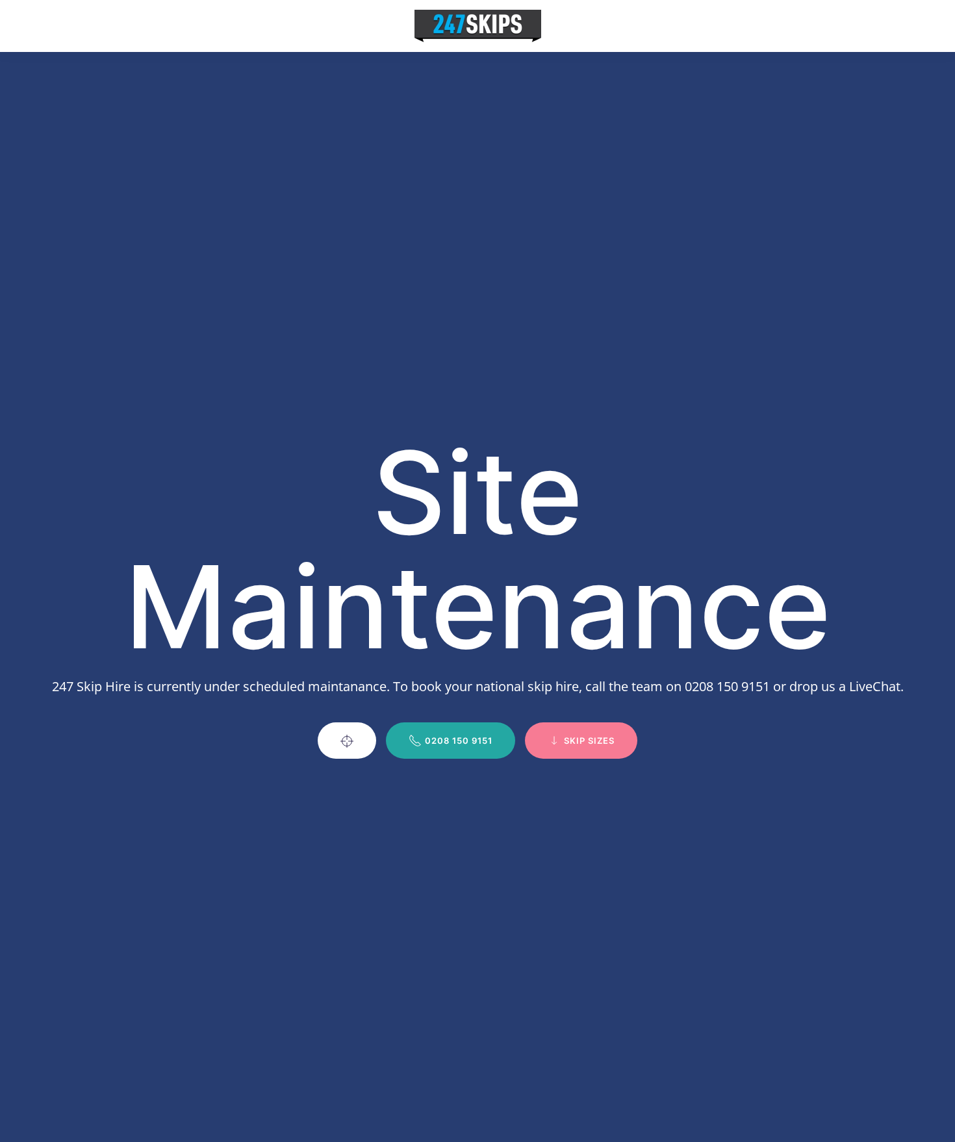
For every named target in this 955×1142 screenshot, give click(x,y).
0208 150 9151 (458, 740)
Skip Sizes (589, 740)
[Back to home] (477, 26)
